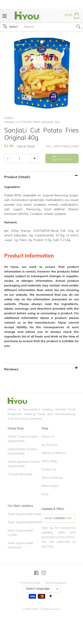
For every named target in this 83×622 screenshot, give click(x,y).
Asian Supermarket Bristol (25, 522)
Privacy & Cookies (30, 583)
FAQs (45, 494)
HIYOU (35, 609)
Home (8, 118)
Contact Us (49, 469)
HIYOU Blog (49, 461)
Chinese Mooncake (20, 474)
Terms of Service (52, 478)
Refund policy (50, 486)
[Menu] (4, 15)
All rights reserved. (50, 609)
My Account (49, 445)
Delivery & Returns (54, 453)
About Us (48, 436)
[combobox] (52, 27)
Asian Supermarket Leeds (24, 514)
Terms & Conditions (55, 583)
